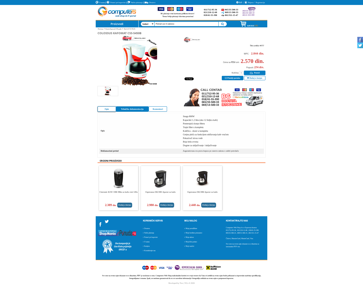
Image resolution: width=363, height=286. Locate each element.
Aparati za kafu (129, 29)
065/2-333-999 (248, 15)
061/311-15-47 (231, 15)
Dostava (152, 2)
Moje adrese (190, 237)
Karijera (147, 246)
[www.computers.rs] (117, 12)
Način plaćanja (137, 2)
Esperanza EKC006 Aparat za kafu (202, 192)
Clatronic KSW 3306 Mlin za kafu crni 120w (118, 192)
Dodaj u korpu (255, 78)
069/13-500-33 (231, 12)
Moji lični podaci (191, 242)
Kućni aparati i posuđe (113, 29)
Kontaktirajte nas (150, 251)
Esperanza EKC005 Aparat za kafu (160, 192)
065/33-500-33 (231, 10)
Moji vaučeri (190, 246)
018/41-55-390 (210, 15)
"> (358, 38)
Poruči (257, 73)
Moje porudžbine (191, 228)
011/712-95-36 (210, 10)
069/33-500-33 (248, 11)
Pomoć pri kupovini (118, 2)
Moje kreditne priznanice (194, 233)
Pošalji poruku (233, 78)
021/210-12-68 (210, 12)
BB (240, 2)
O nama (102, 2)
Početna (100, 29)
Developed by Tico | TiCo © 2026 (181, 283)
